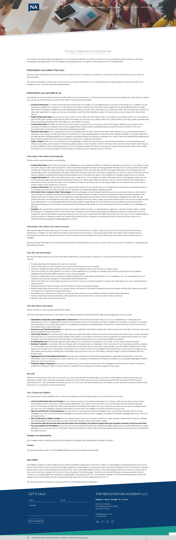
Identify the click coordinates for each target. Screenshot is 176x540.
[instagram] (112, 522)
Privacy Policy (84, 538)
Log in (135, 7)
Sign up (144, 7)
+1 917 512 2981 (100, 516)
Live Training (114, 7)
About (82, 7)
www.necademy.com (73, 62)
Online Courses (96, 7)
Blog (126, 7)
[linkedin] (98, 522)
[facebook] (102, 522)
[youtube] (107, 522)
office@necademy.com (113, 426)
